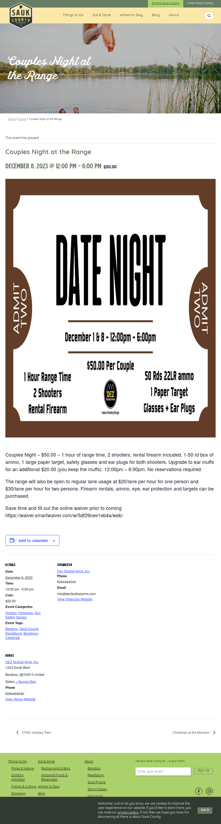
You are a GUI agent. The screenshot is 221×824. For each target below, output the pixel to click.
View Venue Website (20, 699)
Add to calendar (33, 541)
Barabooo (30, 633)
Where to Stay (131, 15)
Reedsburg (13, 633)
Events (22, 119)
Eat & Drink (102, 15)
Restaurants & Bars (55, 768)
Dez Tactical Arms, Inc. (73, 571)
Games (21, 617)
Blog (156, 15)
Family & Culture (23, 786)
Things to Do (73, 15)
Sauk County (29, 628)
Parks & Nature (22, 768)
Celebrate (12, 637)
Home (11, 119)
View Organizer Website (74, 599)
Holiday (10, 612)
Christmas (25, 612)
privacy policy (128, 812)
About (174, 15)
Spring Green (97, 789)
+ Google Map (25, 681)
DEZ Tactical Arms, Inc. (22, 661)
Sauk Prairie (97, 782)
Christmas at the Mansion (191, 732)
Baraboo (11, 628)
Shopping (18, 793)
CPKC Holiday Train (36, 732)
